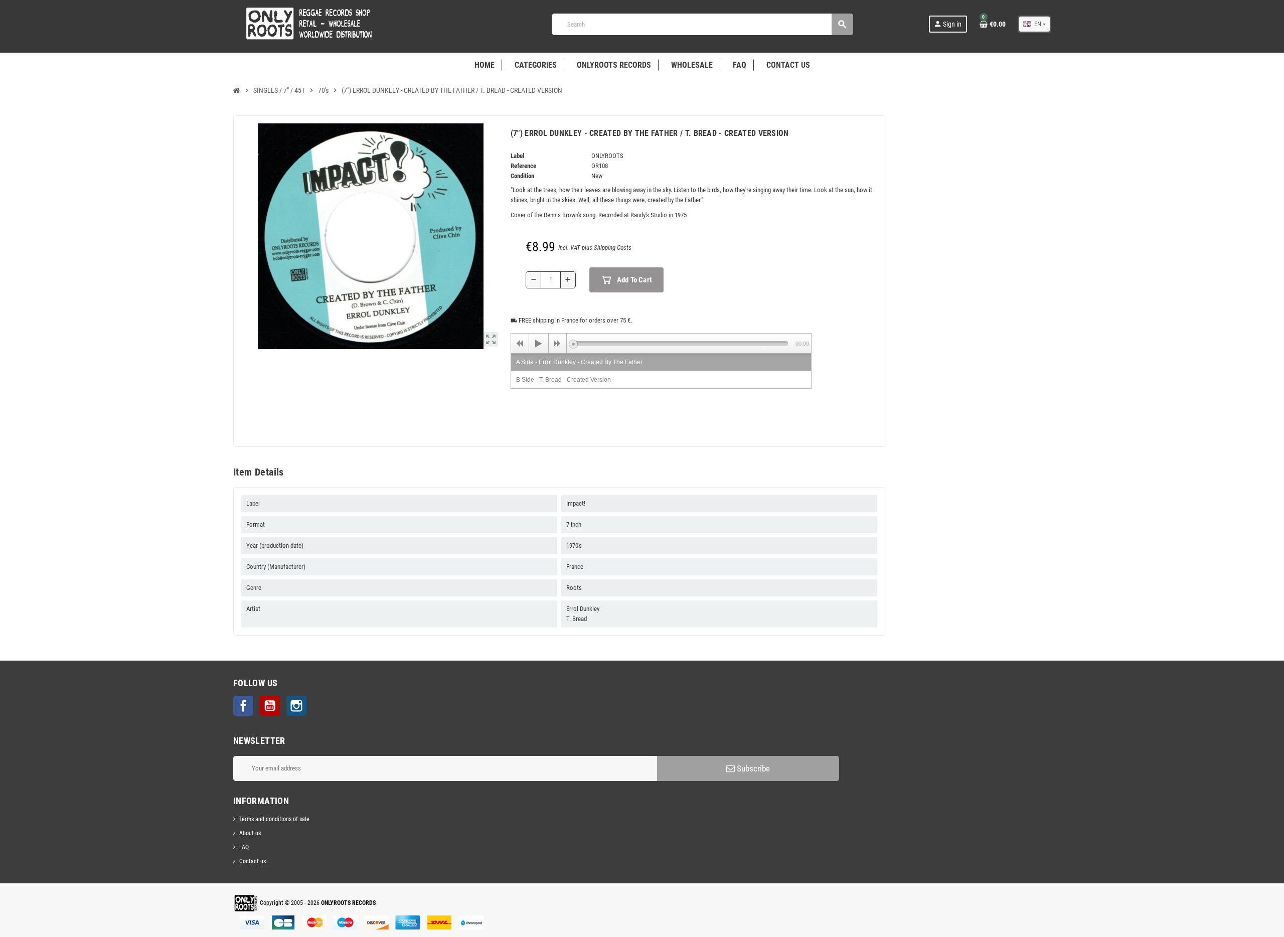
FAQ (244, 847)
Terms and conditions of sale (274, 819)
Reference (523, 166)
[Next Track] (558, 344)
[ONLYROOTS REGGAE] (306, 24)
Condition (522, 176)
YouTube (270, 706)
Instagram (296, 706)
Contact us (252, 861)
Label (517, 156)
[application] (661, 343)
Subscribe (752, 768)
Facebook (243, 706)
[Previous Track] (520, 344)
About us (250, 833)
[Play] (539, 344)
